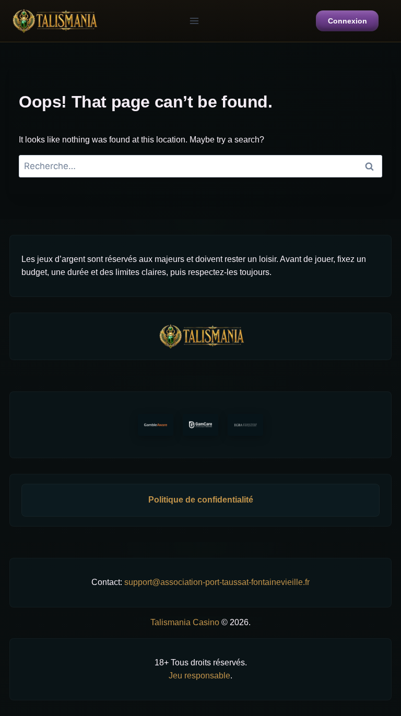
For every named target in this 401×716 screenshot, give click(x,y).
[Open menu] (194, 21)
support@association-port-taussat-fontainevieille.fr (217, 582)
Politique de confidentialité (200, 499)
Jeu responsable (199, 675)
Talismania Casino (184, 622)
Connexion (347, 21)
